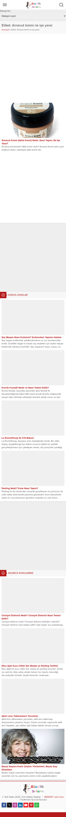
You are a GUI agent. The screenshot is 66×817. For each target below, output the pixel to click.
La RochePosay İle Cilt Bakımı (18, 437)
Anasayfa (5, 30)
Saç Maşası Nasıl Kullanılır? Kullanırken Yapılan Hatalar (32, 337)
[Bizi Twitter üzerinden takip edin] (9, 805)
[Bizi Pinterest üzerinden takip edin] (31, 805)
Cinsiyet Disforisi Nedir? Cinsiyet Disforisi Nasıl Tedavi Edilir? (31, 617)
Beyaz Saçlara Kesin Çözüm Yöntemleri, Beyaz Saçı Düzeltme (29, 768)
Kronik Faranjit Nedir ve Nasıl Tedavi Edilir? (25, 387)
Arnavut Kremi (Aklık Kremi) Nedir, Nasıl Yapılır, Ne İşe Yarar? (31, 142)
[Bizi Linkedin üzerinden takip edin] (20, 805)
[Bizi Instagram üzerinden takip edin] (14, 805)
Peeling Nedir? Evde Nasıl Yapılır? (20, 488)
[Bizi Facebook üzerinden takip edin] (4, 805)
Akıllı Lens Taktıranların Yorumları (20, 716)
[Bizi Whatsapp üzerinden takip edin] (36, 805)
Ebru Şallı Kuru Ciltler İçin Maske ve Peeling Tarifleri (30, 665)
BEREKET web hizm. (54, 797)
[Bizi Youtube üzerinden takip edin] (25, 805)
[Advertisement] (33, 257)
